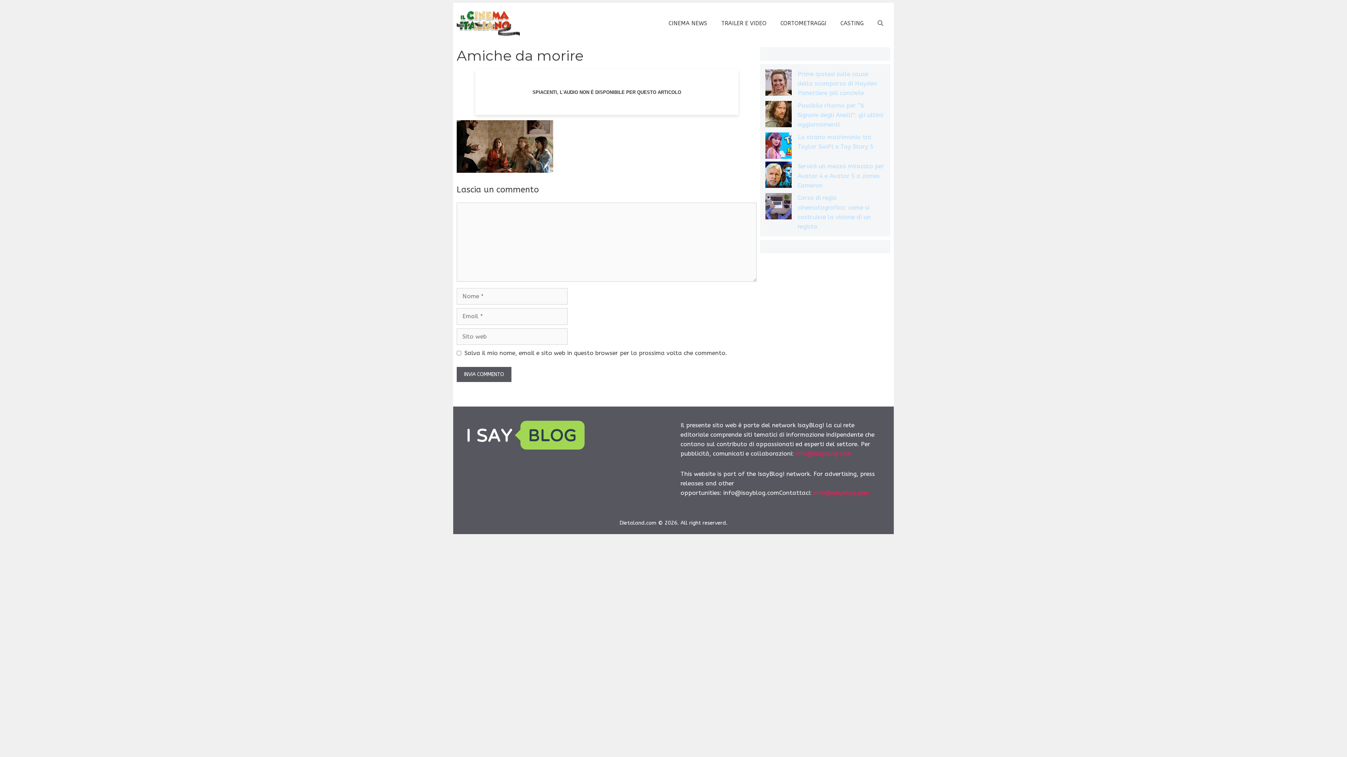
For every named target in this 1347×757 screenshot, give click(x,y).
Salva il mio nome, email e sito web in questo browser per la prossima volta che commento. (595, 352)
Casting (852, 23)
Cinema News (688, 23)
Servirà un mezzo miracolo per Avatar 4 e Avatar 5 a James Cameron (841, 176)
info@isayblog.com (823, 453)
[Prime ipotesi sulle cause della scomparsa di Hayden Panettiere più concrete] (778, 83)
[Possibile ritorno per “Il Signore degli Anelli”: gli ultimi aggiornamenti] (778, 115)
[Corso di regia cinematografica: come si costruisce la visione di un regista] (778, 207)
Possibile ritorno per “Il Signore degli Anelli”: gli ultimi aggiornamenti (840, 115)
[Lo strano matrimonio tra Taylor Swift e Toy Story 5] (778, 147)
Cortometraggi (803, 23)
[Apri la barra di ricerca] (880, 23)
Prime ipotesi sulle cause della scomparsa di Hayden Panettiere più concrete (837, 83)
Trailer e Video (743, 23)
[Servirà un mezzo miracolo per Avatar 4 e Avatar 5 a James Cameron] (778, 176)
